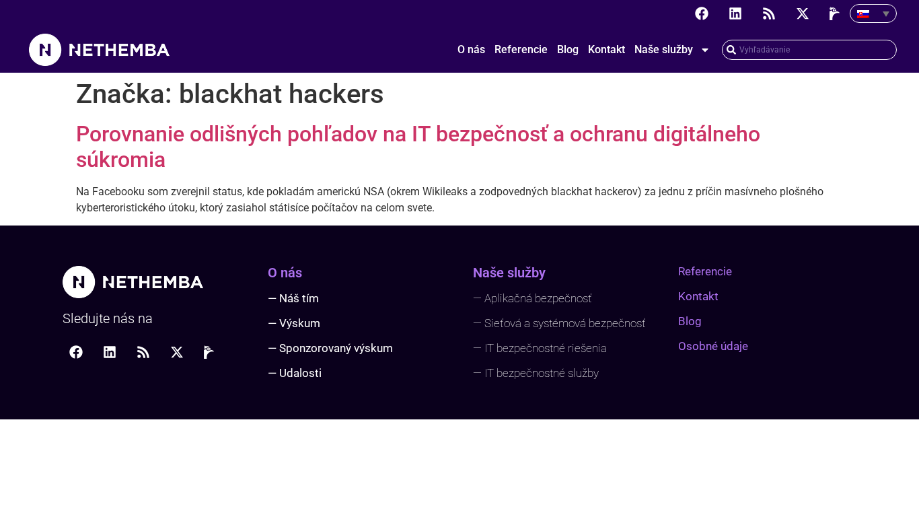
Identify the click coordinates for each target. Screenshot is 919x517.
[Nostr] (836, 13)
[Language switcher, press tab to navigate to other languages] (873, 13)
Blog (568, 49)
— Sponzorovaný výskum (330, 348)
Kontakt (606, 49)
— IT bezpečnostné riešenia (540, 348)
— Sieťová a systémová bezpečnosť (559, 323)
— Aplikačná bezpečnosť (532, 298)
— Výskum (294, 323)
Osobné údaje (713, 346)
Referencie (521, 49)
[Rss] (769, 13)
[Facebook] (701, 13)
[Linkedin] (735, 13)
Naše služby (663, 49)
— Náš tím (293, 298)
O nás (471, 49)
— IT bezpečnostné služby (536, 373)
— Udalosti (295, 373)
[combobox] (809, 50)
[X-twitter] (802, 13)
